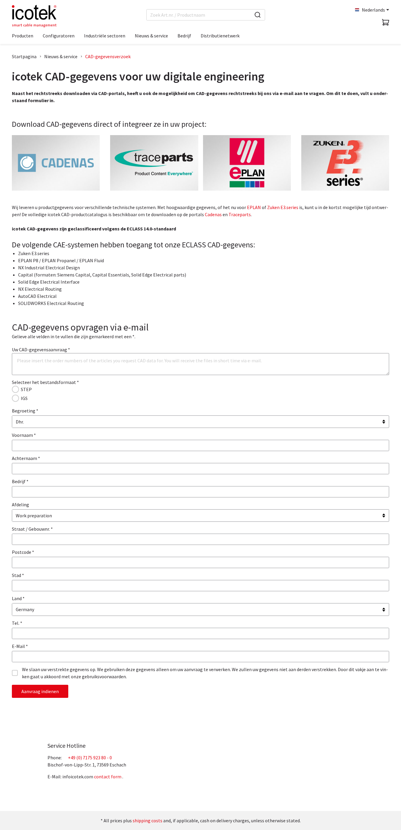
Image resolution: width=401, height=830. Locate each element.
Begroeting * (25, 411)
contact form (107, 777)
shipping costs (147, 820)
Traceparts (240, 214)
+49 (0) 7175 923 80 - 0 (90, 758)
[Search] (257, 14)
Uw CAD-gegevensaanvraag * (41, 349)
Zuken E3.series (282, 207)
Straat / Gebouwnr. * (32, 529)
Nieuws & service (60, 56)
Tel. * (17, 623)
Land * (18, 598)
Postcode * (23, 552)
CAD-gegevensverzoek (108, 56)
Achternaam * (26, 458)
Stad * (18, 575)
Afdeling (20, 505)
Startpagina (24, 56)
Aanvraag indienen (40, 691)
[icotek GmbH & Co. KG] (34, 16)
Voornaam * (24, 435)
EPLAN (254, 207)
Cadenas (213, 214)
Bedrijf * (20, 481)
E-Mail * (20, 646)
